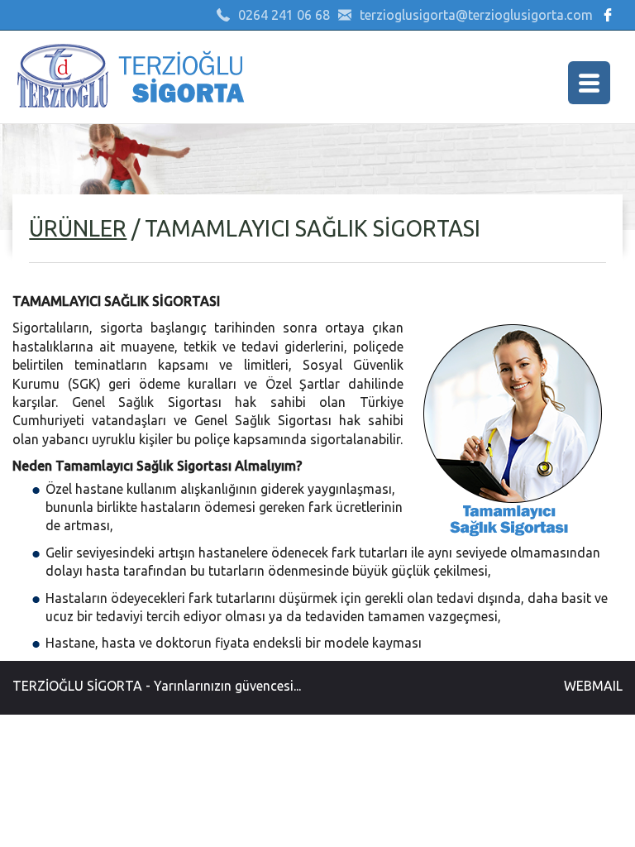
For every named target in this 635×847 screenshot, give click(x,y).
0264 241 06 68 (284, 14)
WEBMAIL (593, 685)
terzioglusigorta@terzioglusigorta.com (476, 14)
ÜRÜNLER (78, 228)
